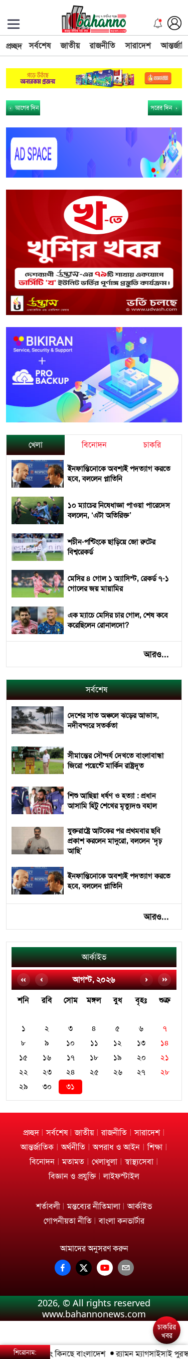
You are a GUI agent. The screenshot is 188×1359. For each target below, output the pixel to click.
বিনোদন (94, 444)
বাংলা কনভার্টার (121, 1221)
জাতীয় (70, 45)
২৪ (70, 1072)
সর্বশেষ (40, 45)
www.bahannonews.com (94, 1314)
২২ (23, 1072)
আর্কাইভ (94, 957)
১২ (117, 1043)
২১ (164, 1057)
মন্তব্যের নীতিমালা (93, 1206)
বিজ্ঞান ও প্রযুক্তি (72, 1176)
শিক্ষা (154, 1147)
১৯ (117, 1057)
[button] (168, 1294)
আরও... (156, 654)
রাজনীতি (102, 45)
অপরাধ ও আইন (116, 1147)
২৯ (23, 1087)
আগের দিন (26, 108)
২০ (141, 1057)
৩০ (47, 1087)
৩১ (70, 1087)
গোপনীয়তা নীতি (68, 1221)
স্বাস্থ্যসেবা (139, 1161)
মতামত (73, 1161)
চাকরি (152, 444)
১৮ (94, 1057)
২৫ (94, 1072)
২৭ (141, 1072)
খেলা (36, 444)
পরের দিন (161, 108)
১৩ (141, 1043)
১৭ (71, 1057)
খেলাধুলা (104, 1161)
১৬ (47, 1057)
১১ (94, 1043)
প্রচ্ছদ (14, 46)
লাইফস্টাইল (121, 1176)
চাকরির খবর (166, 1331)
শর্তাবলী (48, 1206)
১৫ (23, 1057)
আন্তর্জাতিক (37, 1147)
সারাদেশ (138, 45)
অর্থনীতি (73, 1147)
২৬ (117, 1072)
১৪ (164, 1043)
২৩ (47, 1072)
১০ (70, 1043)
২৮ (164, 1072)
